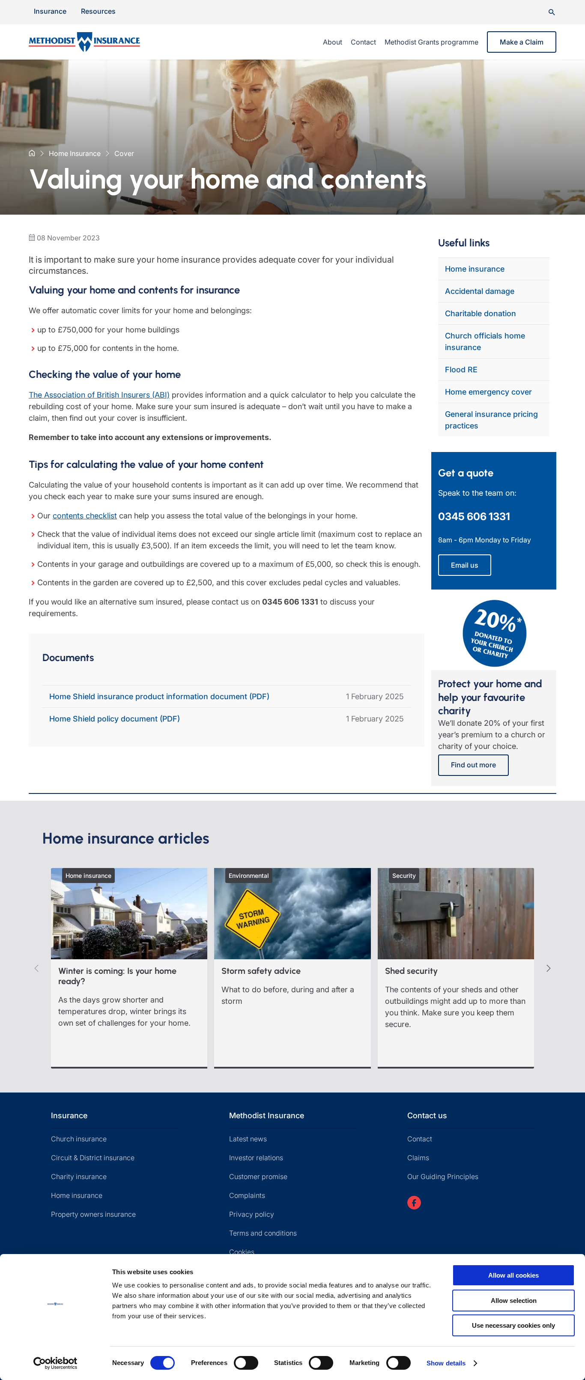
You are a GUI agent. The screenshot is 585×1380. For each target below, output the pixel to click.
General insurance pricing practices (491, 420)
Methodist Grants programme (431, 42)
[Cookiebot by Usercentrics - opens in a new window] (55, 1363)
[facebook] (414, 1202)
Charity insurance (79, 1176)
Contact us (427, 1115)
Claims (418, 1157)
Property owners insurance (93, 1214)
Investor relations (256, 1157)
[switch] (246, 1363)
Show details (446, 1363)
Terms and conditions (263, 1233)
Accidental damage (479, 291)
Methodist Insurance (266, 1115)
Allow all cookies (513, 1275)
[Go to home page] (95, 42)
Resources (98, 11)
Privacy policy (251, 1214)
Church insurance (79, 1139)
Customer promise (258, 1176)
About (332, 42)
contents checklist (85, 515)
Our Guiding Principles (442, 1176)
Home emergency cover (488, 391)
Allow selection (514, 1300)
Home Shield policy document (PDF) (114, 718)
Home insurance (474, 268)
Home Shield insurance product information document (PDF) (159, 696)
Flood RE (461, 369)
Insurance (50, 11)
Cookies (241, 1252)
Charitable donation (480, 313)
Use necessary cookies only (513, 1325)
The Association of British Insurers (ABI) (99, 394)
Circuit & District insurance (92, 1157)
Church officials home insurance (485, 341)
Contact (363, 42)
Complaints (247, 1195)
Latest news (248, 1139)
